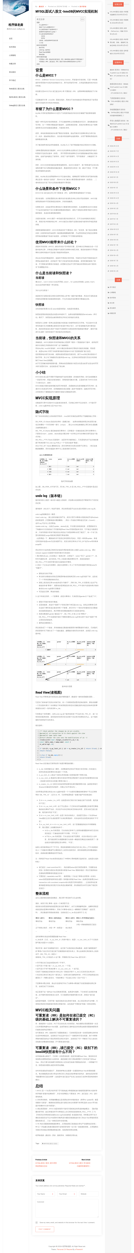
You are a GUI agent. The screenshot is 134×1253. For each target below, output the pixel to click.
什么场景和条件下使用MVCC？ (48, 29)
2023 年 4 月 (114, 167)
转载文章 (12, 64)
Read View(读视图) (44, 52)
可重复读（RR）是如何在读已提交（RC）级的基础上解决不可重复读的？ (61, 59)
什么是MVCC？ (43, 25)
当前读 (43, 36)
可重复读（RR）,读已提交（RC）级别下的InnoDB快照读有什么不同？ (60, 61)
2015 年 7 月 (114, 261)
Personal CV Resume (64, 1249)
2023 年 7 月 (114, 151)
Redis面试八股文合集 (16, 89)
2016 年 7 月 (114, 245)
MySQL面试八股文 (51, 1143)
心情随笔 (12, 55)
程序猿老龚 (15, 24)
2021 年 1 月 (114, 188)
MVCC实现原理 (42, 45)
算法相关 (12, 72)
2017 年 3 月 (114, 224)
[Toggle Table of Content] (81, 19)
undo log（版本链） (45, 50)
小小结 (41, 43)
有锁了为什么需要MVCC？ (47, 27)
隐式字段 (41, 47)
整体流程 (41, 54)
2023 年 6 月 (114, 156)
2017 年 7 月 (114, 219)
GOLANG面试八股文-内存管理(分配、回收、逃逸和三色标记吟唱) (119, 42)
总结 (38, 64)
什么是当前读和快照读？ (46, 34)
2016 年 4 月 (114, 255)
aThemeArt (79, 1249)
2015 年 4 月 (114, 271)
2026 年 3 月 (114, 146)
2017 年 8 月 (114, 214)
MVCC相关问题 (42, 57)
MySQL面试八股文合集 (17, 97)
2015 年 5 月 (114, 266)
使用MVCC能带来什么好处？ (48, 32)
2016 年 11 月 (114, 234)
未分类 (112, 303)
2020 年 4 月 (114, 198)
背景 (38, 22)
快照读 (43, 38)
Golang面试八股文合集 (17, 105)
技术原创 (12, 47)
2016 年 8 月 (114, 240)
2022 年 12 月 (114, 172)
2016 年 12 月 (114, 229)
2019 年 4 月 (114, 203)
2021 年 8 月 (114, 182)
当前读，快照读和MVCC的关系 (48, 40)
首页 (10, 39)
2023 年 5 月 (114, 162)
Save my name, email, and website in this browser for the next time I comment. (67, 1222)
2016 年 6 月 (114, 250)
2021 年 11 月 (114, 177)
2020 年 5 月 (114, 193)
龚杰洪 (41, 6)
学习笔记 (12, 80)
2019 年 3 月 (114, 208)
